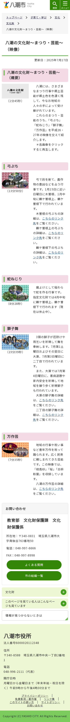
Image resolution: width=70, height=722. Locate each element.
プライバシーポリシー (35, 695)
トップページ (14, 17)
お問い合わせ (35, 705)
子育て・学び (39, 17)
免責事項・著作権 (26, 699)
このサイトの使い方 (22, 702)
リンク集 (49, 699)
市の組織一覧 (34, 575)
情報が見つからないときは (24, 615)
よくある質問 (34, 565)
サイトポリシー (50, 702)
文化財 (10, 23)
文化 (57, 17)
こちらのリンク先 (51, 400)
